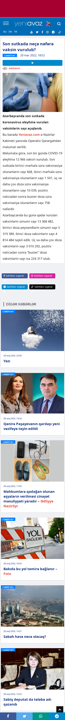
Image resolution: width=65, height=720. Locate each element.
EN (10, 31)
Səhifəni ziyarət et (13, 278)
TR (15, 31)
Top (59, 709)
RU (5, 31)
